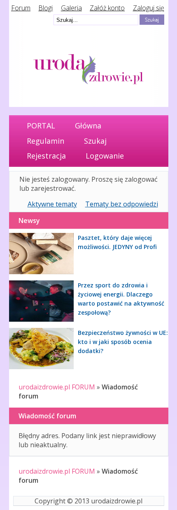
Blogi (45, 7)
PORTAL (41, 125)
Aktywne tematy (52, 204)
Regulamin (45, 141)
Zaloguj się (148, 7)
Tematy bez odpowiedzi (121, 204)
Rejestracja (46, 156)
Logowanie (105, 156)
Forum (20, 7)
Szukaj (95, 141)
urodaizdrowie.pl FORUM (57, 386)
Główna (88, 125)
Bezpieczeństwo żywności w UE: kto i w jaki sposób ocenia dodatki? (123, 342)
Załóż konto (107, 7)
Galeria (71, 7)
